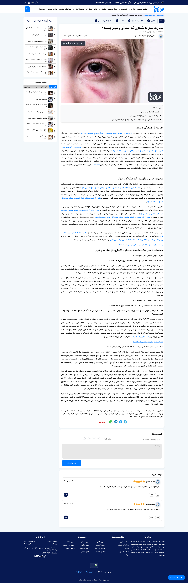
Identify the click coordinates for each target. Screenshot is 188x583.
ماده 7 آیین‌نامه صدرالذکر (140, 336)
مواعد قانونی (79, 9)
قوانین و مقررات (91, 9)
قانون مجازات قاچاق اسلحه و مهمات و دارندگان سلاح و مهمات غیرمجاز (106, 133)
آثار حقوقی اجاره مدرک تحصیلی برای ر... (36, 124)
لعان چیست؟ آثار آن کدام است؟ (38, 35)
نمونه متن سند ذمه (41, 99)
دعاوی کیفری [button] (27, 87)
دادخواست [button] (36, 87)
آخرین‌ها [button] (51, 21)
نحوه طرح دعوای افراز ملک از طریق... (36, 48)
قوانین (126, 548)
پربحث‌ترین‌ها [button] (31, 21)
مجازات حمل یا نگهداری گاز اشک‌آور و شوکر (144, 115)
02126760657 (100, 2)
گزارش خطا (102, 422)
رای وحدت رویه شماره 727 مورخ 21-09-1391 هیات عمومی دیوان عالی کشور (136, 239)
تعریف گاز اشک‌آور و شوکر (150, 112)
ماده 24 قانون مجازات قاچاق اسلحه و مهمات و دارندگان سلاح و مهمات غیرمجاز (122, 217)
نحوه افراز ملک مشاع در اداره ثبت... (36, 54)
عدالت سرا (96, 164)
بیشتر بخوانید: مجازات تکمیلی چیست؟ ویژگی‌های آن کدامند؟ (141, 245)
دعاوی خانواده (70, 542)
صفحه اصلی (160, 15)
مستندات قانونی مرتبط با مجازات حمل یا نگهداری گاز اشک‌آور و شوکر (135, 119)
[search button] (27, 9)
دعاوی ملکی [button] (44, 87)
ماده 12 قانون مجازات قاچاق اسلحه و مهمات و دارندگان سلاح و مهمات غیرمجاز (111, 187)
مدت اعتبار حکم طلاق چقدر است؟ (37, 41)
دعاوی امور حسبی (69, 545)
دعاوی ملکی (101, 542)
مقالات (133, 9)
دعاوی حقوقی (85, 542)
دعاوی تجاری (85, 545)
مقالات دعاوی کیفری (149, 15)
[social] (36, 2)
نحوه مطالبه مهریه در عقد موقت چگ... (36, 73)
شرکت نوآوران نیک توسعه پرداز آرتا (86, 572)
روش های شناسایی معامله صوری (37, 118)
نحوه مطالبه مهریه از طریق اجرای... (37, 67)
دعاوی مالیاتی (85, 551)
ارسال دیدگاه (71, 463)
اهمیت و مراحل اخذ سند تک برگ (37, 112)
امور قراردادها (70, 548)
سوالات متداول (52, 9)
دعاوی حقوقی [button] (53, 87)
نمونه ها (123, 9)
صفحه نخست (142, 9)
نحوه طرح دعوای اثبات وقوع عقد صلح (36, 93)
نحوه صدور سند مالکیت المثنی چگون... (36, 29)
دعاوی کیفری (100, 545)
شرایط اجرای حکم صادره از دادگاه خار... (36, 105)
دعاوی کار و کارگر (99, 548)
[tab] (151, 21)
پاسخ (65, 495)
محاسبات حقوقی (65, 9)
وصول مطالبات (100, 551)
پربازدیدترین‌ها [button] (42, 21)
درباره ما (42, 9)
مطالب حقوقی (124, 542)
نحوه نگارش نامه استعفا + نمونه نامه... (36, 137)
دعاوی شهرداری (85, 548)
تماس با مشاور (175, 577)
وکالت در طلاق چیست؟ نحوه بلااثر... (36, 60)
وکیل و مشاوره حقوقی (109, 9)
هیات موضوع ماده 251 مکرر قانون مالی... (145, 2)
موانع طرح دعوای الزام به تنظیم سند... (36, 131)
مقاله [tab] (161, 20)
